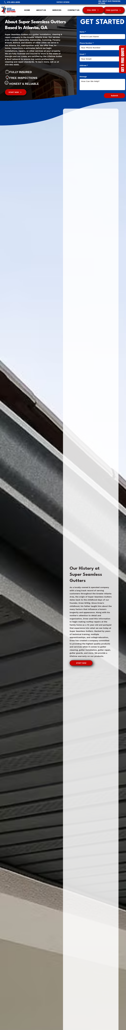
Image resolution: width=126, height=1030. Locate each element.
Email (83, 54)
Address (84, 65)
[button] (55, 10)
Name (83, 32)
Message (83, 77)
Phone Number (87, 43)
